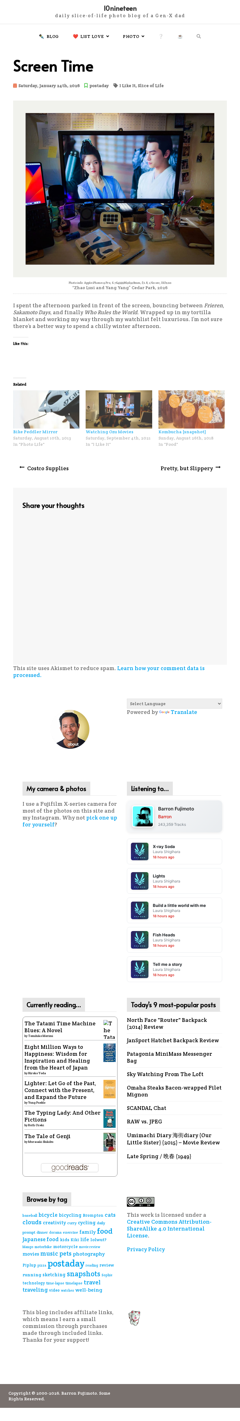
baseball (29, 1215)
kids (64, 1239)
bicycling (70, 1215)
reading (92, 1265)
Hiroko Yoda (37, 1073)
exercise (70, 1232)
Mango (27, 1247)
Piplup (29, 1265)
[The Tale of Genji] (109, 1141)
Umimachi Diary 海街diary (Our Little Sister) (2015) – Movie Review (173, 1139)
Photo (131, 36)
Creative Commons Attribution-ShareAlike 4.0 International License (169, 1228)
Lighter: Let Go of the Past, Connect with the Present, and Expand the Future (60, 1090)
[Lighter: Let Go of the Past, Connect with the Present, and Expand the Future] (109, 1088)
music (49, 1253)
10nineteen (120, 8)
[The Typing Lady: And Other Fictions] (109, 1118)
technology (33, 1283)
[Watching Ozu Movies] (119, 409)
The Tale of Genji (47, 1136)
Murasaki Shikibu (40, 1142)
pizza (42, 1265)
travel (92, 1282)
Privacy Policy (146, 1249)
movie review (89, 1247)
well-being (88, 1290)
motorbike (43, 1247)
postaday (99, 85)
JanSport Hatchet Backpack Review (173, 1040)
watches (67, 1290)
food (104, 1231)
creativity (54, 1222)
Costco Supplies (48, 468)
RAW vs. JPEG (144, 1121)
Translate (184, 712)
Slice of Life (151, 85)
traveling (35, 1289)
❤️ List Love (88, 36)
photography (89, 1254)
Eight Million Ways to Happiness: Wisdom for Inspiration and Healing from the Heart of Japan (57, 1057)
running (31, 1275)
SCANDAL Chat (146, 1108)
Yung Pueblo (36, 1103)
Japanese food (40, 1239)
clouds (32, 1222)
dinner (42, 1232)
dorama (55, 1232)
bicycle (48, 1214)
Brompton (93, 1215)
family (87, 1232)
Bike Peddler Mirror (35, 432)
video (54, 1290)
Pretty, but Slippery (187, 468)
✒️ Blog (49, 36)
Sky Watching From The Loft (165, 1074)
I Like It (127, 85)
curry (72, 1223)
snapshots (83, 1273)
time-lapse (55, 1283)
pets (65, 1253)
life (84, 1239)
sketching (54, 1275)
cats (110, 1214)
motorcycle (65, 1246)
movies (30, 1254)
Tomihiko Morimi (40, 1036)
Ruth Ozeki (36, 1125)
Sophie (107, 1275)
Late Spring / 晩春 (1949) (159, 1156)
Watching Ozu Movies (109, 432)
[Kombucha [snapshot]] (191, 409)
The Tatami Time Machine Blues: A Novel (60, 1027)
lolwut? (98, 1239)
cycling (87, 1222)
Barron (165, 816)
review (106, 1265)
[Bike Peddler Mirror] (46, 409)
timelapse (74, 1283)
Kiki (75, 1239)
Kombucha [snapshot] (182, 432)
